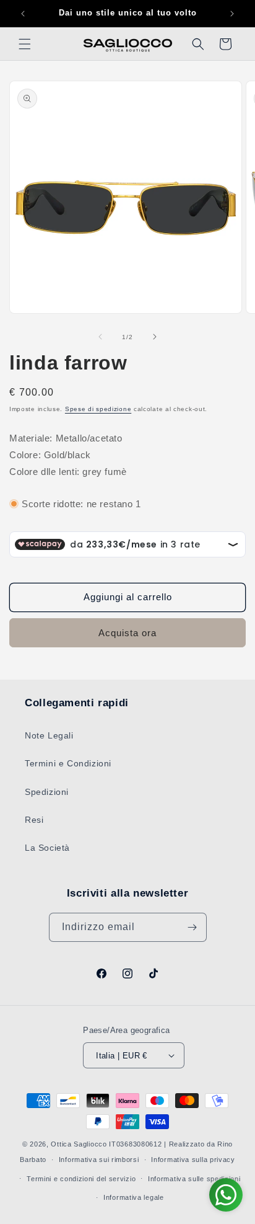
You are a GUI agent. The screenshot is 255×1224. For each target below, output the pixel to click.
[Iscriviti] (192, 927)
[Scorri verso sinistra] (100, 336)
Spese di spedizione (98, 409)
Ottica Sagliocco (78, 1144)
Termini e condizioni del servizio (81, 1178)
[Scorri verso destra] (154, 336)
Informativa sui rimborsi (99, 1159)
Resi (34, 820)
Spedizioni (47, 792)
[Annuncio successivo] (232, 13)
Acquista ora (127, 633)
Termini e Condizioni (68, 763)
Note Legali (49, 735)
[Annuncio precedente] (23, 13)
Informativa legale (133, 1197)
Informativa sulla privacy (193, 1159)
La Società (47, 848)
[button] (24, 44)
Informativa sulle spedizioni (194, 1178)
